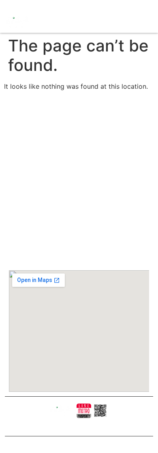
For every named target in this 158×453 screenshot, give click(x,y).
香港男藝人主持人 (77, 202)
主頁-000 (69, 117)
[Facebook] (8, 5)
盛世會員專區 (73, 178)
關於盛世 (69, 129)
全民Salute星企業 (77, 141)
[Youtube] (25, 5)
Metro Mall (71, 224)
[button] (83, 22)
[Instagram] (16, 5)
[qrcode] (100, 411)
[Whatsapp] (43, 5)
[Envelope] (34, 5)
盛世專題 (69, 166)
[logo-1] (84, 411)
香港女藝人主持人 (77, 190)
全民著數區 (71, 154)
